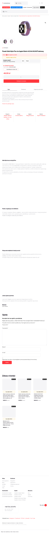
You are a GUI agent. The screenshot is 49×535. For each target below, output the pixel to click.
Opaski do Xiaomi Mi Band (20, 500)
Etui (29, 493)
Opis (4, 531)
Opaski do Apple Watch (19, 493)
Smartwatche (6, 7)
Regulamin (12, 480)
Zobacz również (15, 531)
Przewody (30, 496)
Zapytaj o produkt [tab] (38, 89)
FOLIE (27, 60)
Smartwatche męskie (6, 493)
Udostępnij (5, 47)
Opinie (11, 531)
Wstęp (2, 531)
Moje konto (12, 482)
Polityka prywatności (14, 484)
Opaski (24, 7)
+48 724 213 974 (10, 507)
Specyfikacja (7, 531)
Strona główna (5, 480)
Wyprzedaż (36, 7)
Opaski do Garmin (18, 494)
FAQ (3, 487)
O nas (3, 486)
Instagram (11, 518)
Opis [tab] (8, 89)
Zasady (25, 524)
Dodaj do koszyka (21, 81)
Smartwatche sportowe (7, 496)
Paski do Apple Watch (16, 7)
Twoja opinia (5, 328)
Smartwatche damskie (7, 494)
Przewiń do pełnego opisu (8, 103)
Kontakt (4, 484)
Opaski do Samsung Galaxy (20, 498)
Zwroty (11, 486)
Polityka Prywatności (20, 524)
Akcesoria (29, 7)
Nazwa (4, 347)
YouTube (32, 518)
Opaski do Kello (17, 496)
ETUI (23, 60)
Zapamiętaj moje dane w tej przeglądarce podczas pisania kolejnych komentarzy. (19, 359)
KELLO (42, 7)
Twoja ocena (5, 324)
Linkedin (27, 518)
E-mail (3, 352)
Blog (3, 482)
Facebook (17, 518)
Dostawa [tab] (23, 89)
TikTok (22, 518)
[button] (45, 23)
